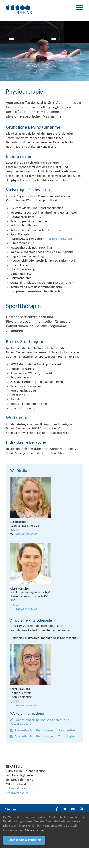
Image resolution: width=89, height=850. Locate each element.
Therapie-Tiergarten (58, 239)
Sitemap (10, 809)
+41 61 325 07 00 (26, 534)
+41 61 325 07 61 (26, 609)
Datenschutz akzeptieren (24, 840)
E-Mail (14, 530)
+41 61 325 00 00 (23, 788)
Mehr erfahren (35, 830)
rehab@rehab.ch (17, 793)
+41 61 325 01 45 (26, 705)
